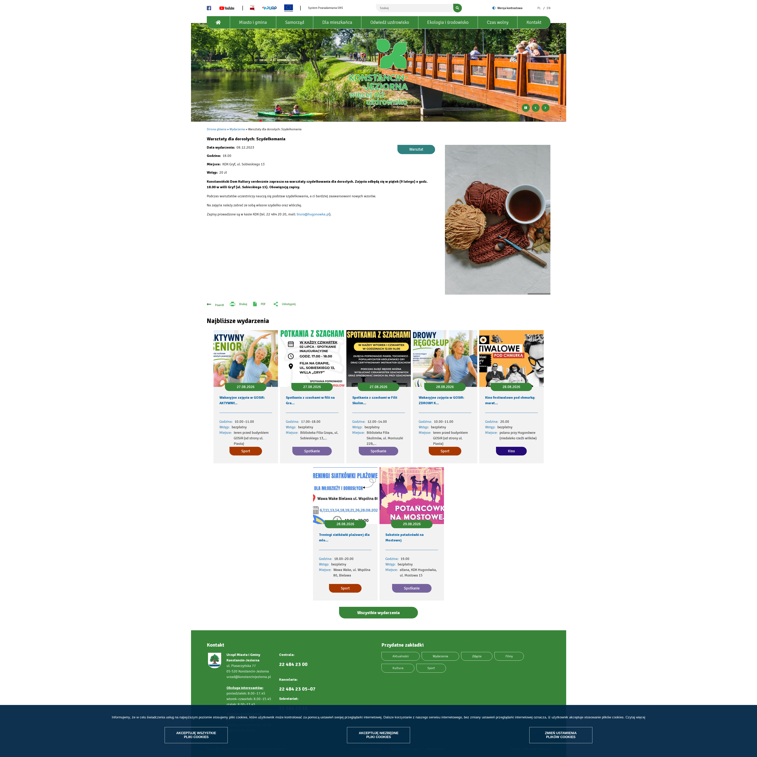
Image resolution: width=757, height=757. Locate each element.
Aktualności (400, 656)
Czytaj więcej (635, 717)
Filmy (509, 656)
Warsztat (416, 149)
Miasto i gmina (253, 22)
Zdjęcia (476, 656)
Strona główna (216, 129)
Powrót (219, 305)
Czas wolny (497, 22)
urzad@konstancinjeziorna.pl (249, 677)
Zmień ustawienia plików (561, 735)
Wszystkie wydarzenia (378, 612)
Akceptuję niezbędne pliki (378, 735)
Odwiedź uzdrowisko (389, 22)
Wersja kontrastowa (509, 8)
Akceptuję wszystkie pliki (196, 735)
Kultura (397, 668)
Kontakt (534, 22)
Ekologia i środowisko (448, 22)
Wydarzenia (237, 129)
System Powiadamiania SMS (325, 8)
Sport (431, 668)
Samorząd (294, 22)
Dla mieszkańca (337, 22)
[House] (218, 22)
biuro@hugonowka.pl (313, 214)
